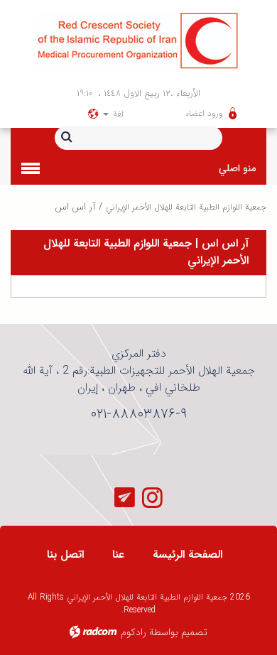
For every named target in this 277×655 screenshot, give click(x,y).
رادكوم (133, 632)
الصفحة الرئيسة (187, 554)
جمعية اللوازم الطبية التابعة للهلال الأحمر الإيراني (186, 207)
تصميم (194, 632)
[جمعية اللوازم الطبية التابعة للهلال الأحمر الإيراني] (138, 40)
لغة (117, 114)
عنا (118, 554)
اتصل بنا (65, 554)
